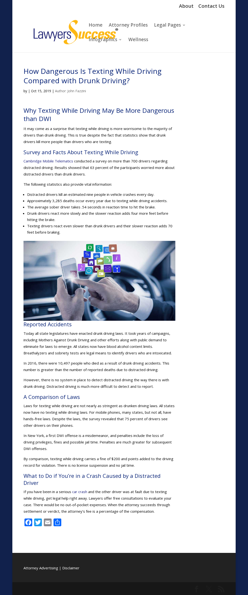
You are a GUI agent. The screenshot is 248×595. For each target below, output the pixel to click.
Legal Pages (167, 25)
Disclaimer (70, 567)
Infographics (103, 40)
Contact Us (211, 6)
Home (95, 25)
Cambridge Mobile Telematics (48, 161)
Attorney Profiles (128, 25)
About (186, 6)
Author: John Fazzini (70, 91)
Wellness (138, 40)
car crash (79, 491)
